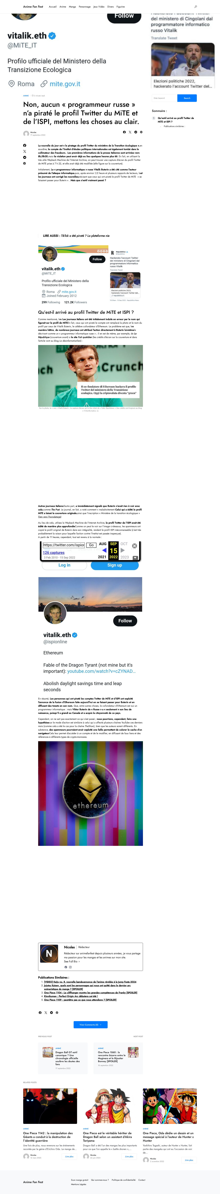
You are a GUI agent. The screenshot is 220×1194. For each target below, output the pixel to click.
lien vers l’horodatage (50, 516)
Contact (141, 1179)
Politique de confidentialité (123, 1179)
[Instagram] (70, 967)
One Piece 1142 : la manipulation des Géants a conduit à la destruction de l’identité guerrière (48, 1137)
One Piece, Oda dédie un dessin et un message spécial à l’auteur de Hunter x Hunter (168, 1137)
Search (187, 98)
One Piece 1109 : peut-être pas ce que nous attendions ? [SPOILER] (80, 1000)
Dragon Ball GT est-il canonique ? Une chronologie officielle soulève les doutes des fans (68, 1058)
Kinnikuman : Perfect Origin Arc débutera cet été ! (71, 996)
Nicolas (33, 132)
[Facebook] (66, 967)
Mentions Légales (78, 1184)
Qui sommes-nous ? (100, 1179)
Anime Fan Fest (33, 6)
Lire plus (69, 1156)
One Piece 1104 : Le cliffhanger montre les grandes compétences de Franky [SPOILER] (90, 992)
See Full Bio (70, 961)
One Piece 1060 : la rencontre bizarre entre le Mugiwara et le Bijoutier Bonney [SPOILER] (112, 1057)
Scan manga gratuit (79, 1179)
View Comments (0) (89, 1024)
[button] (195, 7)
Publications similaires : (174, 126)
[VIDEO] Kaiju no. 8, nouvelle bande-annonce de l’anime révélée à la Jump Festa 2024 (90, 982)
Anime (26, 95)
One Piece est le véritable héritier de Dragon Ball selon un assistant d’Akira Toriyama (107, 1137)
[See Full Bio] (79, 962)
